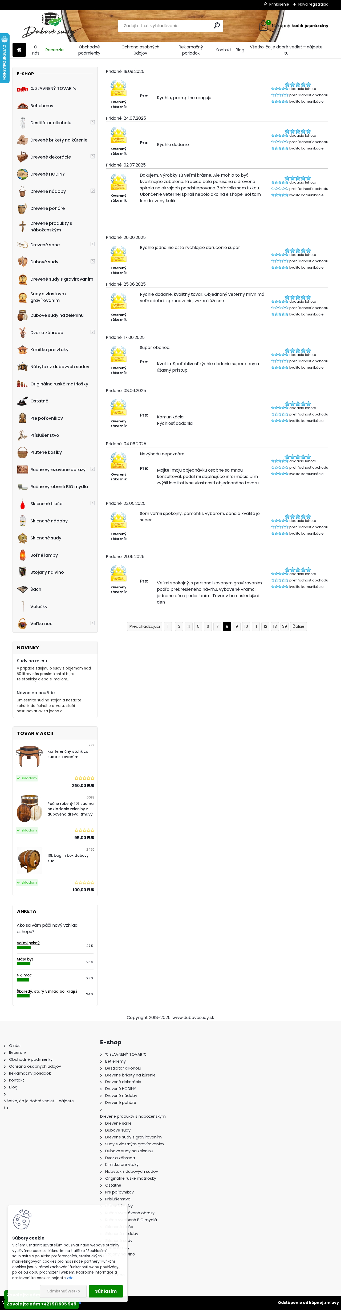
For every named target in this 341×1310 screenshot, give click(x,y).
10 (246, 626)
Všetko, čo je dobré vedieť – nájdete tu (286, 50)
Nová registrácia (313, 4)
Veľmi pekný (28, 943)
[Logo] (49, 26)
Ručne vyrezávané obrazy (58, 470)
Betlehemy (41, 106)
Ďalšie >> (298, 626)
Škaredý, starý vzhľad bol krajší (47, 991)
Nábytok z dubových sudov (59, 367)
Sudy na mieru (32, 661)
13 (275, 626)
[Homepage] (19, 50)
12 (265, 626)
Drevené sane (45, 245)
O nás (35, 50)
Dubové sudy (44, 262)
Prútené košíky (46, 452)
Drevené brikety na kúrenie (58, 140)
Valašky (38, 607)
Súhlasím (106, 1291)
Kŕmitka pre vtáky (49, 350)
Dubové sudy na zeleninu (57, 315)
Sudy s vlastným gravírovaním (48, 297)
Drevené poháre (47, 208)
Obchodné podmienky (89, 50)
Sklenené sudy (45, 538)
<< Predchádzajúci (144, 626)
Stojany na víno (47, 572)
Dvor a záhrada (46, 333)
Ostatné (39, 401)
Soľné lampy (44, 555)
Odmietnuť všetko (63, 1291)
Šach (35, 589)
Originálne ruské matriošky (59, 384)
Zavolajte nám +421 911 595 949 (41, 1304)
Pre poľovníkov (46, 418)
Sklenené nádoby (49, 521)
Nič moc (24, 975)
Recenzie (55, 50)
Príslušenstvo (44, 435)
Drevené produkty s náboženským (51, 226)
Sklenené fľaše (46, 504)
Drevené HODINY (47, 174)
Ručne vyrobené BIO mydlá (59, 487)
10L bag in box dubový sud (68, 858)
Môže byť (25, 959)
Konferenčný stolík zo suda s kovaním (67, 754)
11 (255, 626)
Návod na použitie (36, 693)
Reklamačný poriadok (191, 50)
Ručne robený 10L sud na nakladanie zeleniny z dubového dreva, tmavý (70, 809)
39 (284, 626)
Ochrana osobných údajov (140, 50)
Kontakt (224, 50)
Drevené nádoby (48, 191)
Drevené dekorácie (50, 157)
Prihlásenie (279, 4)
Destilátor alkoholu (50, 123)
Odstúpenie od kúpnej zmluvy (308, 1302)
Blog (240, 50)
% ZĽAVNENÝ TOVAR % (53, 88)
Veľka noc (41, 624)
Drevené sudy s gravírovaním (61, 279)
